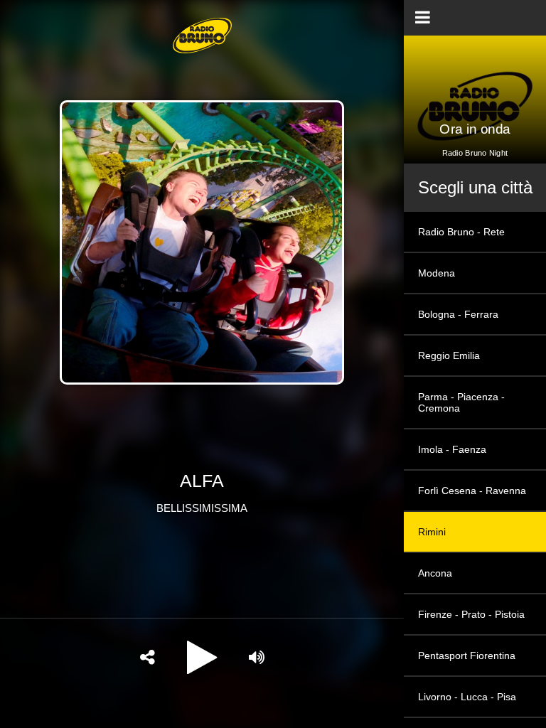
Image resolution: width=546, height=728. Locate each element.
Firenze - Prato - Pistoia (471, 614)
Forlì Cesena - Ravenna (472, 490)
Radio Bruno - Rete (461, 231)
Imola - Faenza (452, 449)
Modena (436, 273)
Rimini (432, 531)
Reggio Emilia (449, 355)
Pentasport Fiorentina (466, 655)
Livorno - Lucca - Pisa (467, 696)
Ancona (435, 573)
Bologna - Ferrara (458, 314)
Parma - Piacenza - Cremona (461, 402)
